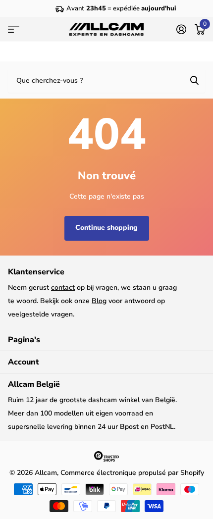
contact (63, 287)
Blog (99, 301)
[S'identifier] (181, 29)
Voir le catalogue (13, 29)
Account (23, 362)
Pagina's (24, 339)
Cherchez (194, 79)
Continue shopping (106, 227)
